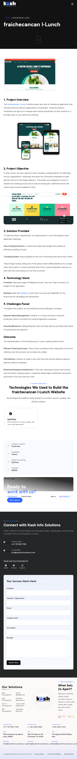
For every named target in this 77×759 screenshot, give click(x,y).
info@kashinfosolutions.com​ (15, 744)
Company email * (13, 618)
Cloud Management (20, 694)
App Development (6, 699)
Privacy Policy (39, 754)
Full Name (10, 588)
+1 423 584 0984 (34, 727)
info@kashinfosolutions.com (23, 552)
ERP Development (6, 710)
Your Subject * (12, 628)
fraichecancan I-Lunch (16, 104)
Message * (10, 638)
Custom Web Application (20, 705)
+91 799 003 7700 (18, 544)
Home (8, 18)
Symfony (24, 293)
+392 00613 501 (59, 727)
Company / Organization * (16, 598)
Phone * (9, 608)
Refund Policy (69, 754)
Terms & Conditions (54, 754)
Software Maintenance (20, 699)
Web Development (6, 694)
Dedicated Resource (19, 710)
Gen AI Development (6, 705)
